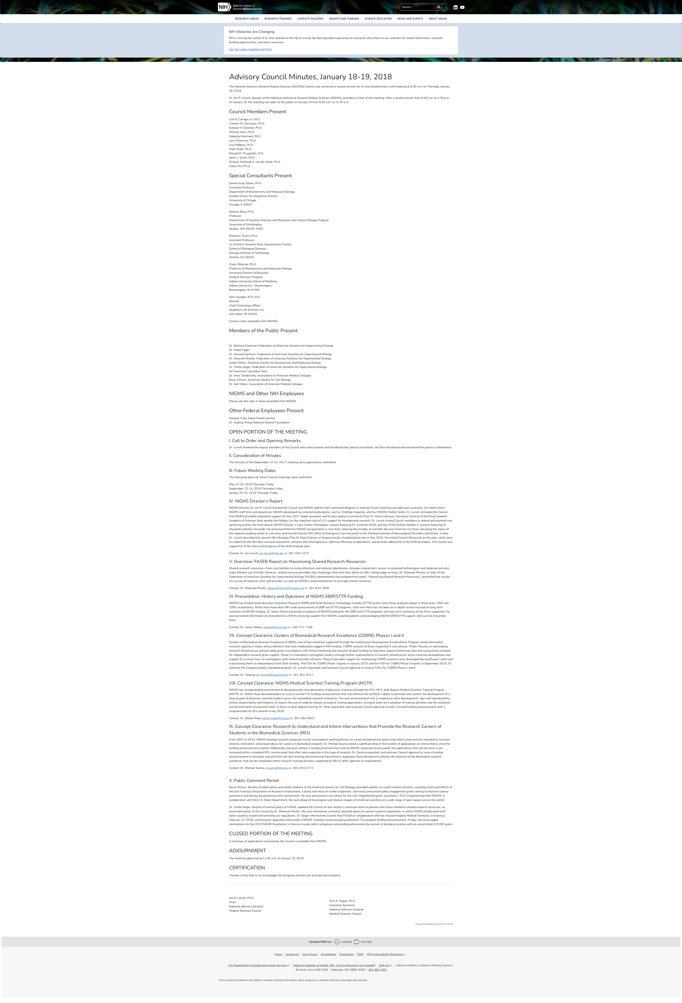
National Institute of (244, 5)
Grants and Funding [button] (344, 18)
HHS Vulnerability (385, 954)
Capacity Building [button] (310, 18)
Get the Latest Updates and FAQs (250, 49)
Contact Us (292, 954)
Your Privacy (310, 954)
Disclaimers (347, 954)
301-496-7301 (377, 970)
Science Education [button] (378, 18)
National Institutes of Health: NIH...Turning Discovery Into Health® (334, 965)
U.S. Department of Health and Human (257, 965)
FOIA (360, 954)
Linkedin (346, 942)
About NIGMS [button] (438, 18)
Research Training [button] (278, 18)
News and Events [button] (410, 18)
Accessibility (328, 954)
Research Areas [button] (247, 18)
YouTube (366, 942)
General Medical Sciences (247, 8)
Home (278, 954)
